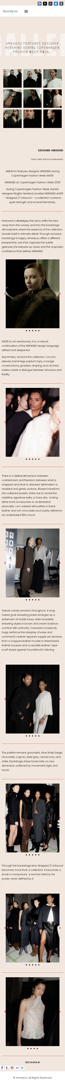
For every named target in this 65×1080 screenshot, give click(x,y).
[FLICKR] (56, 4)
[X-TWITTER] (45, 4)
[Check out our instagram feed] (12, 1068)
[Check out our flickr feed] (17, 1068)
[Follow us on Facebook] (2, 1068)
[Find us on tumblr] (7, 1068)
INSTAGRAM (32, 1062)
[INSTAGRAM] (50, 4)
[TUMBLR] (61, 4)
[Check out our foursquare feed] (22, 1068)
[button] (26, 11)
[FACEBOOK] (39, 4)
